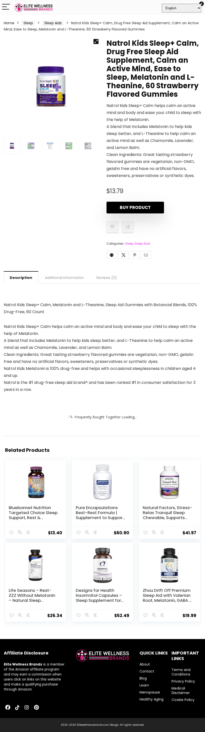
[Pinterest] (36, 708)
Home (9, 22)
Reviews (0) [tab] (106, 277)
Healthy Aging (152, 699)
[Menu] (6, 7)
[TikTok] (17, 708)
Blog (143, 678)
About (145, 664)
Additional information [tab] (64, 277)
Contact (147, 671)
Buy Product (135, 207)
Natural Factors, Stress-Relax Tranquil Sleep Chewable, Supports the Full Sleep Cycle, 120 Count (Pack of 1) (167, 518)
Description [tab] (21, 277)
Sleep (28, 22)
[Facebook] (8, 708)
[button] (96, 41)
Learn (144, 685)
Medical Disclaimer (181, 690)
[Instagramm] (27, 708)
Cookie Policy (183, 699)
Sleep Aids (53, 22)
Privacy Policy (183, 681)
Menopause (150, 692)
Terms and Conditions (181, 672)
